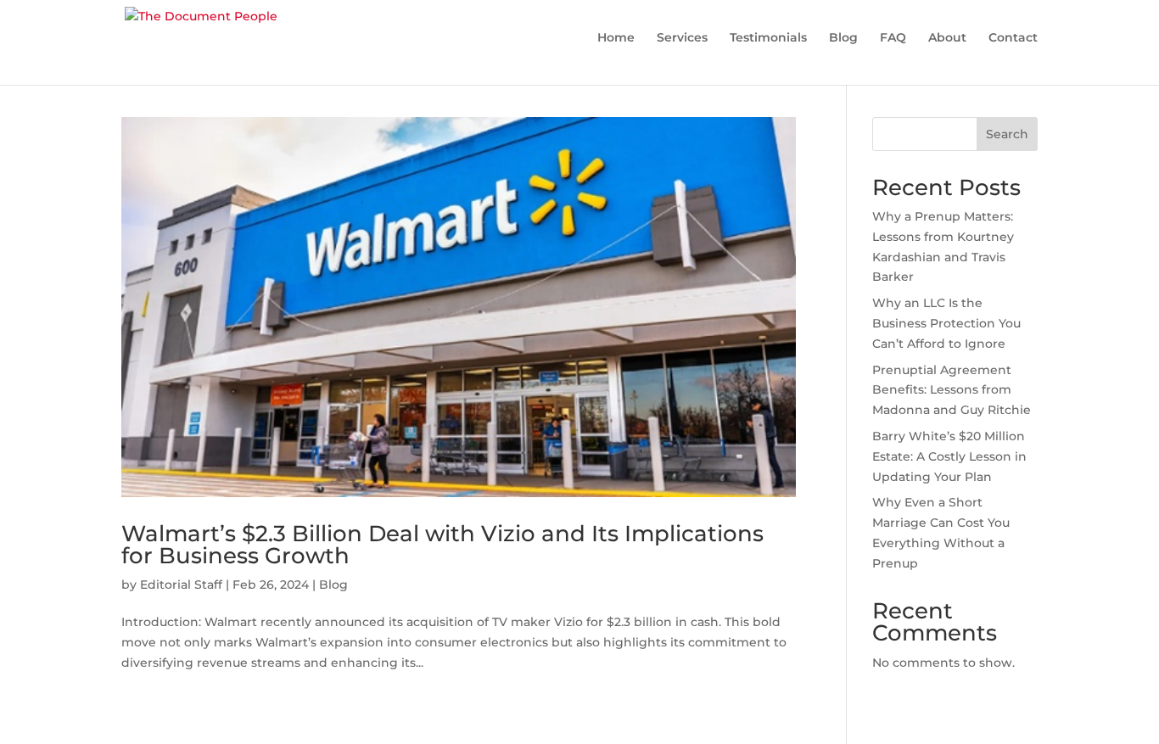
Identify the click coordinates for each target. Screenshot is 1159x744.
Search (1007, 134)
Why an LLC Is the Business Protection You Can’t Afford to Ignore (946, 323)
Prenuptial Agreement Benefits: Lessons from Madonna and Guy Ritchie (951, 390)
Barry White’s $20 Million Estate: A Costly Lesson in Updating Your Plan (949, 456)
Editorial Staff (181, 584)
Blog (333, 584)
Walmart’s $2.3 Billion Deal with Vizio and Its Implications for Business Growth (442, 544)
